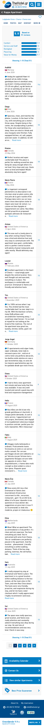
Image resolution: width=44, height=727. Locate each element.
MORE (36, 23)
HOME (6, 23)
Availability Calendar (18, 660)
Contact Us (13, 670)
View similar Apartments (20, 680)
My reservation (27, 703)
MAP (20, 23)
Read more (16, 140)
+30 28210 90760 (20, 7)
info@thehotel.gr (33, 707)
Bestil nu (33, 722)
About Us (14, 703)
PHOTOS (13, 23)
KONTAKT (27, 23)
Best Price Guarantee (22, 690)
